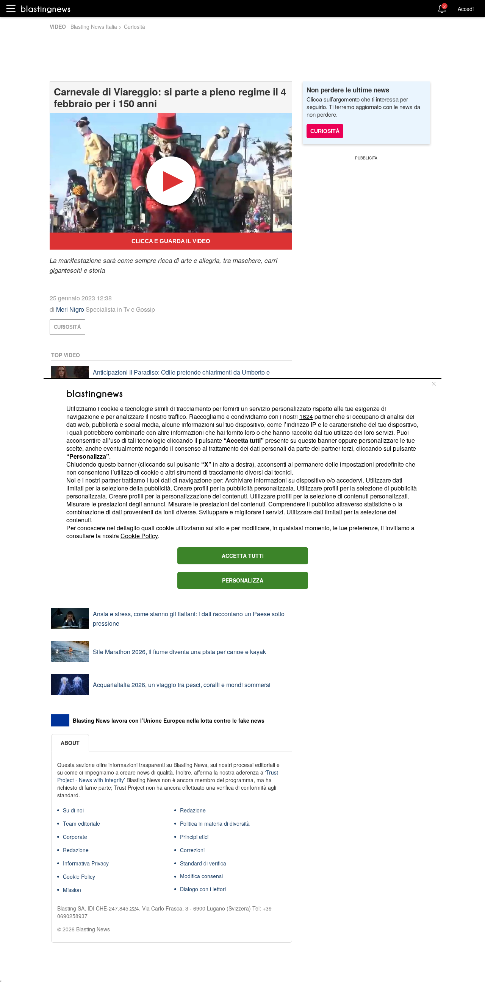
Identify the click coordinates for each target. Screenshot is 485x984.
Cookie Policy (139, 535)
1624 (306, 416)
